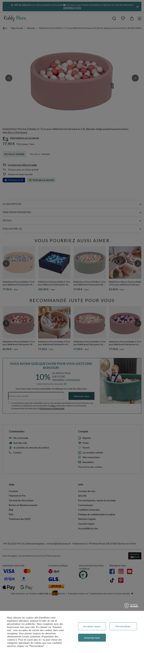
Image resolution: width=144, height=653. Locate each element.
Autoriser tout (92, 637)
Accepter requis (92, 626)
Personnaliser (123, 626)
